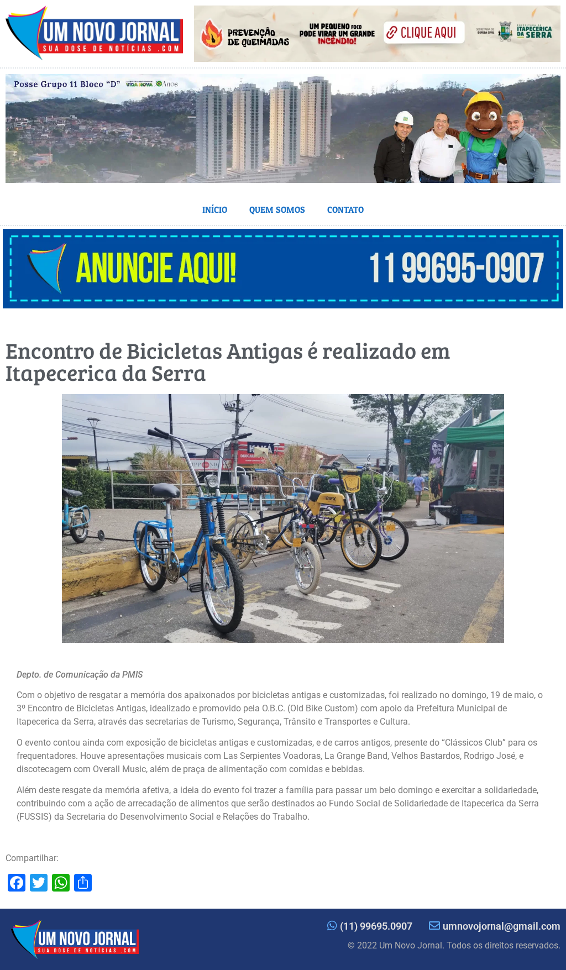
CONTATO (345, 209)
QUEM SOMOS (277, 209)
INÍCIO (214, 209)
